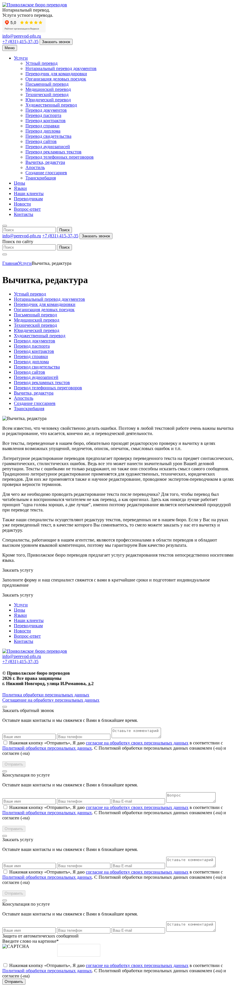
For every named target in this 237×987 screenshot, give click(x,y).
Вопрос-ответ (27, 209)
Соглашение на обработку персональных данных (50, 700)
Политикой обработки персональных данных (47, 748)
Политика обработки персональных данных (45, 694)
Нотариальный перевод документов (61, 68)
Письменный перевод (46, 84)
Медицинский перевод (48, 89)
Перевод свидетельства (48, 136)
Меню (10, 48)
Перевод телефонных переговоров (59, 157)
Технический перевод (46, 94)
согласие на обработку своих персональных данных (137, 742)
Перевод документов (46, 110)
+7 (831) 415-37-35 (20, 41)
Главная (10, 263)
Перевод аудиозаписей (47, 146)
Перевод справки (42, 125)
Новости (22, 203)
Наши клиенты (29, 193)
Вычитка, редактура (45, 162)
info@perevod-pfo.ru (21, 36)
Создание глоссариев (46, 172)
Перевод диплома (42, 131)
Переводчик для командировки (56, 73)
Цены (19, 183)
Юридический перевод (48, 99)
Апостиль (35, 167)
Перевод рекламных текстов (53, 151)
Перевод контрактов (45, 120)
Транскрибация (40, 177)
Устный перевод (41, 63)
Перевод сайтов (41, 141)
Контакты (23, 214)
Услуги (21, 58)
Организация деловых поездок (55, 78)
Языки (20, 188)
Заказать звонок (56, 42)
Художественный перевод (51, 104)
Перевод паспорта (43, 115)
